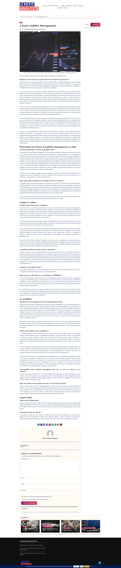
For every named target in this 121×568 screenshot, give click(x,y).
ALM (21, 22)
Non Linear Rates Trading (89, 528)
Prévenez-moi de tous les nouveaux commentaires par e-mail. (37, 496)
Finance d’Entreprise (53, 5)
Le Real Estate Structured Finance (34, 545)
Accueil (45, 5)
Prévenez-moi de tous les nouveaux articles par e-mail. (35, 499)
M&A (55, 232)
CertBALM (43, 112)
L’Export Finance (67, 530)
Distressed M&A (46, 524)
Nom (22, 478)
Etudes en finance (63, 7)
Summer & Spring (78, 5)
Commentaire (24, 459)
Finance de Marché (66, 5)
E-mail (23, 484)
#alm (44, 29)
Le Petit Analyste (27, 29)
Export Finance (66, 528)
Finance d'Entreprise (48, 526)
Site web (23, 490)
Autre (24, 526)
